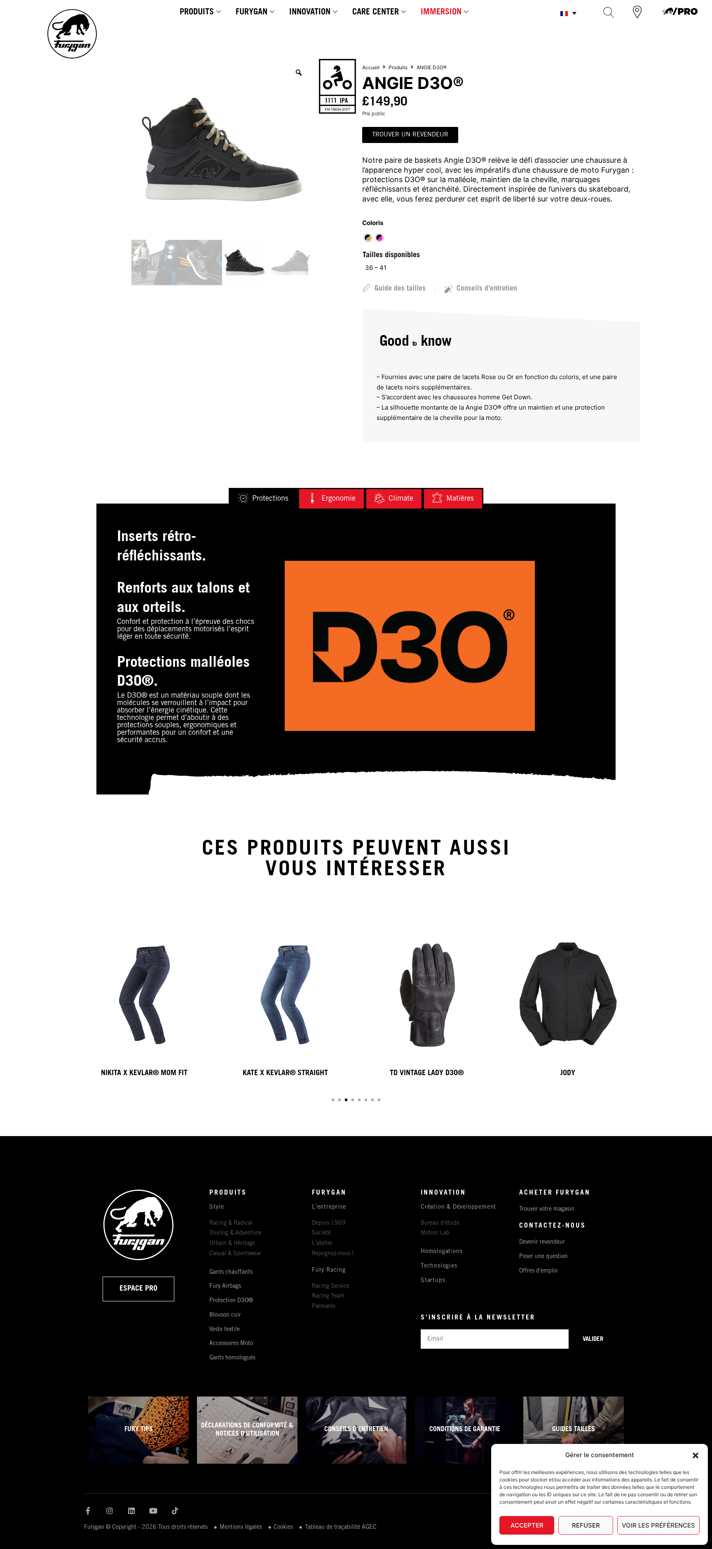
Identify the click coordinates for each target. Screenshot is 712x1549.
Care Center (375, 13)
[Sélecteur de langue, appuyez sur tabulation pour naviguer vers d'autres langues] (568, 13)
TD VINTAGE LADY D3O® (427, 1073)
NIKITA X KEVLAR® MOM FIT (144, 1073)
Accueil (370, 67)
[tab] (263, 499)
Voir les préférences (658, 1525)
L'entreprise (329, 1207)
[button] (695, 1455)
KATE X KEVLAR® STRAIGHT (285, 1073)
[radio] (368, 238)
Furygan (251, 13)
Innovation (309, 13)
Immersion (441, 13)
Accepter (527, 1525)
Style (216, 1207)
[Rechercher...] (608, 12)
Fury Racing (329, 1270)
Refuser (586, 1525)
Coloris (372, 223)
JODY (567, 1073)
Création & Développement (458, 1207)
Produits (197, 13)
